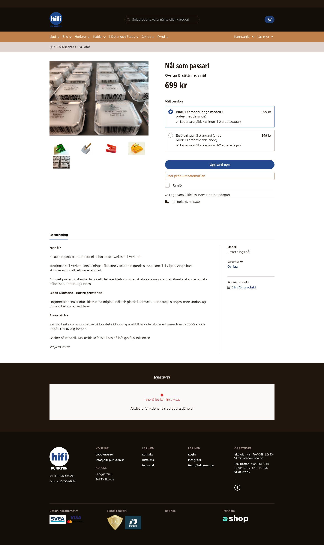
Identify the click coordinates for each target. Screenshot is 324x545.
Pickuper (84, 47)
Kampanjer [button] (242, 36)
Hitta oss (148, 460)
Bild (65, 36)
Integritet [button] (194, 460)
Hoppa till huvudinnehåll (160, 5)
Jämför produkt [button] (243, 287)
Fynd (161, 36)
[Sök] (128, 19)
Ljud (53, 36)
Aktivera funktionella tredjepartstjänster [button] (162, 408)
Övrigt (146, 36)
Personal (148, 465)
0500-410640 (104, 454)
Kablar (98, 36)
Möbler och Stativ (122, 36)
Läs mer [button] (263, 36)
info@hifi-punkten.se (110, 460)
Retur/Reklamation (201, 465)
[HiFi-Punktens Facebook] (237, 488)
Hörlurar (81, 36)
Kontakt (147, 454)
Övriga (232, 266)
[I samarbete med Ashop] (235, 519)
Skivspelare (66, 47)
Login (192, 454)
